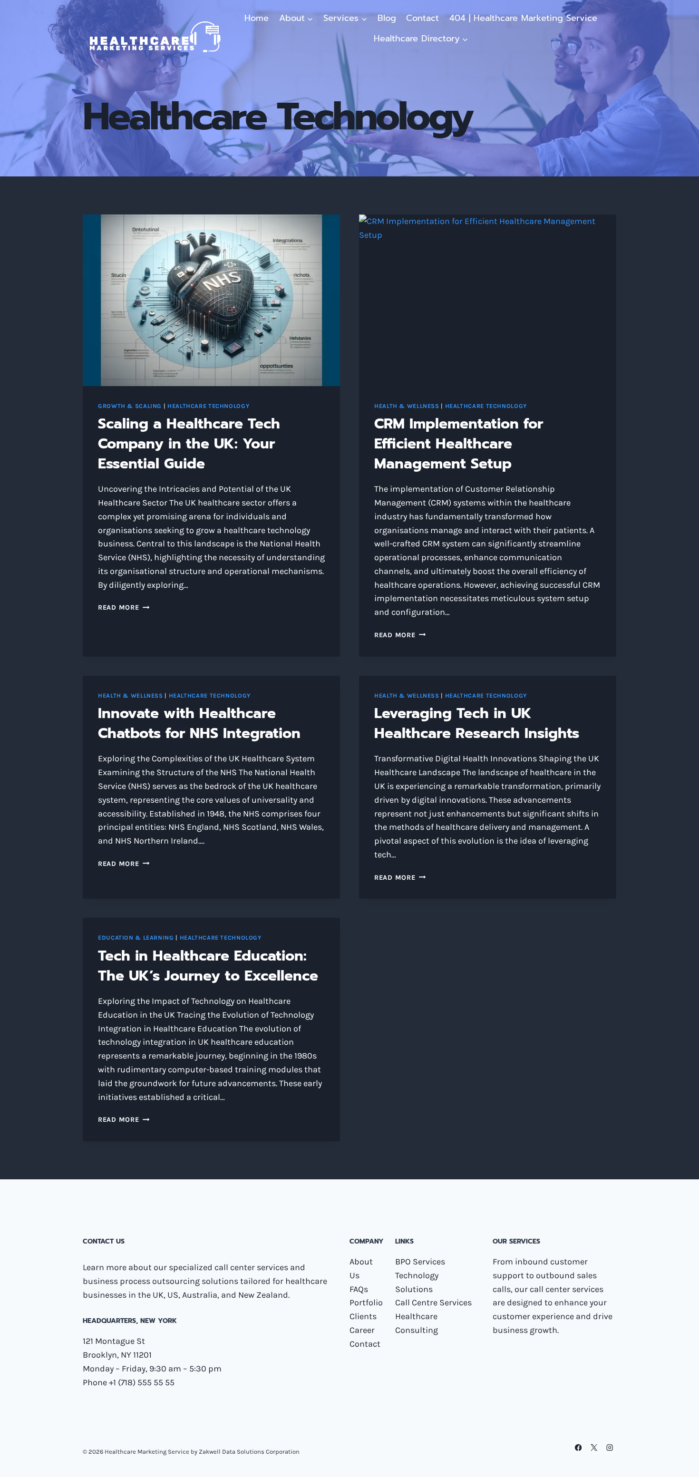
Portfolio (366, 1302)
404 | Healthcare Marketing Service (523, 18)
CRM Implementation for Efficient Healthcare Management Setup (458, 444)
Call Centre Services (433, 1302)
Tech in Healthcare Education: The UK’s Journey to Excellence (208, 966)
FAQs (359, 1289)
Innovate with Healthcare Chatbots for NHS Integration (199, 723)
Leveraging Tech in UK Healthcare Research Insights (476, 723)
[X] (594, 1448)
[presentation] (211, 300)
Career (362, 1330)
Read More (123, 607)
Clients (363, 1316)
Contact (422, 18)
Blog (387, 18)
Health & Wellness (406, 405)
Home (256, 18)
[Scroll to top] (677, 1459)
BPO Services (420, 1261)
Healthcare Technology (208, 405)
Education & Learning (136, 937)
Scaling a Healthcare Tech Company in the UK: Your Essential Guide (189, 444)
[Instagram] (609, 1448)
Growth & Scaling (130, 405)
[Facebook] (578, 1448)
